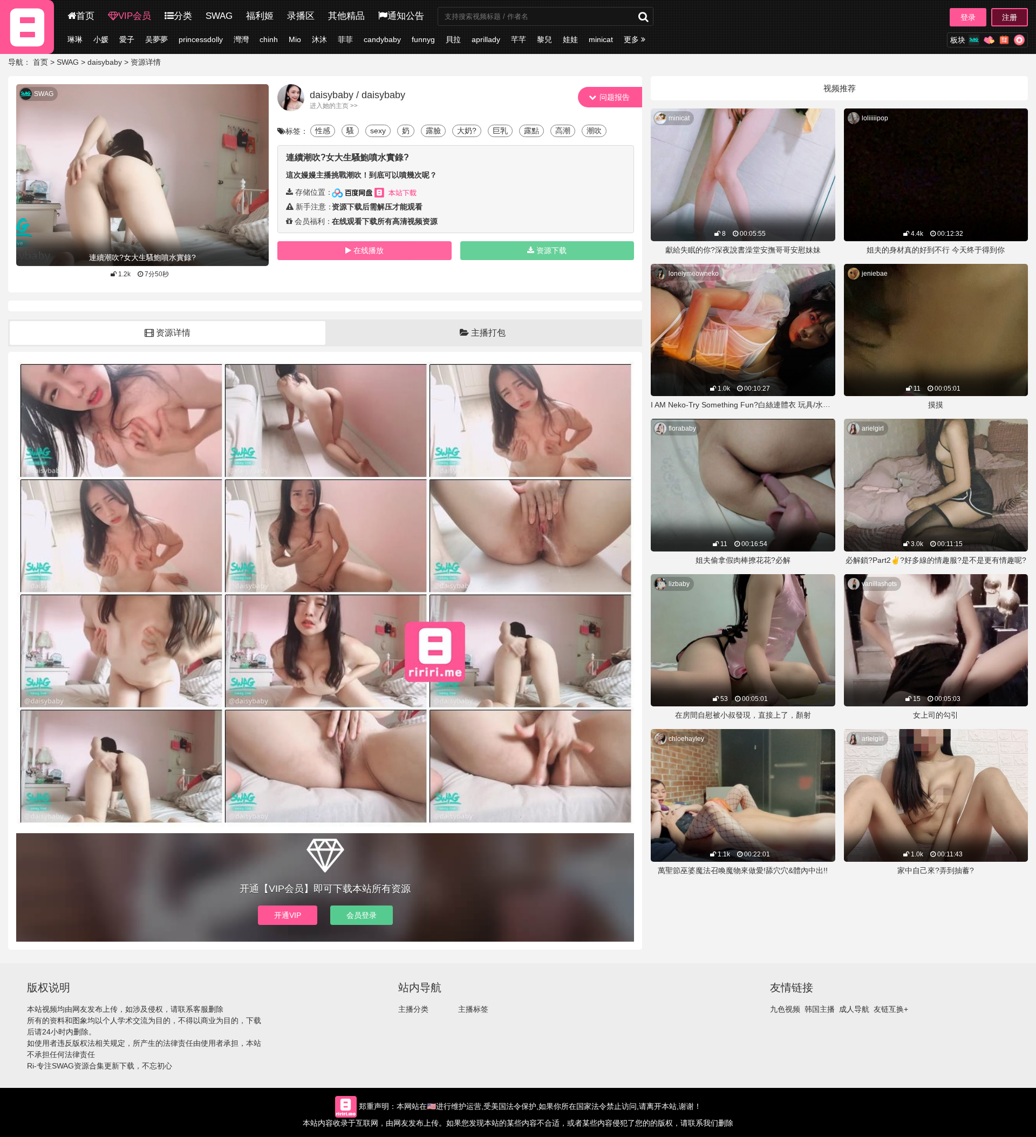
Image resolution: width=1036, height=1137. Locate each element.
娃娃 (570, 39)
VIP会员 (134, 16)
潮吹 (594, 130)
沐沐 (319, 39)
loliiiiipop (875, 118)
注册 (1009, 17)
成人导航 (854, 1009)
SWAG (219, 16)
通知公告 (405, 16)
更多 (632, 39)
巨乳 (500, 130)
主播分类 (413, 1009)
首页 (85, 16)
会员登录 (361, 915)
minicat (601, 39)
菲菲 (345, 39)
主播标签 (473, 1009)
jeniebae (875, 273)
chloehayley (686, 739)
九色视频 (785, 1009)
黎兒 (544, 39)
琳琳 (75, 39)
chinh (269, 39)
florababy (682, 428)
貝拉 (453, 39)
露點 (531, 130)
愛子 (126, 39)
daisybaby (104, 62)
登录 (968, 17)
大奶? (466, 130)
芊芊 (518, 39)
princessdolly (201, 39)
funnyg (423, 39)
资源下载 (551, 250)
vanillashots (879, 584)
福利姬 (260, 16)
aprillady (486, 39)
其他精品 (346, 16)
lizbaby (679, 584)
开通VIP (287, 915)
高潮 (562, 130)
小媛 (100, 39)
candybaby (382, 39)
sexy (378, 130)
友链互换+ (891, 1009)
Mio (295, 39)
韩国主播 (820, 1009)
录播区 (301, 16)
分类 (183, 16)
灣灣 (241, 39)
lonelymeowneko (694, 273)
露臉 (433, 130)
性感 (322, 130)
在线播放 (368, 250)
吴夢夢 (156, 39)
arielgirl (873, 428)
